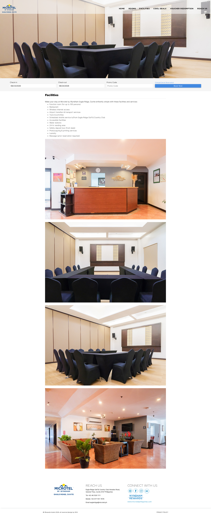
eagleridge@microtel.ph (98, 502)
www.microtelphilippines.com (139, 502)
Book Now (178, 86)
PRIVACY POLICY (162, 512)
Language (203, 1)
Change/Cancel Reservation (164, 82)
